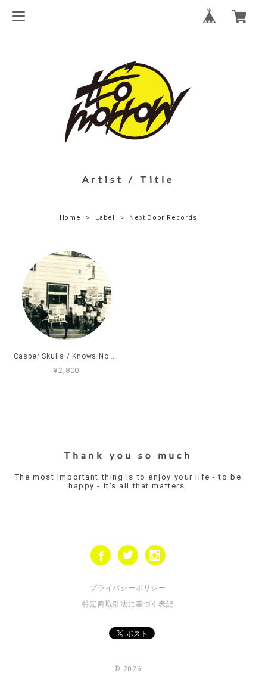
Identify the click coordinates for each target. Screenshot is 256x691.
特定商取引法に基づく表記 (127, 604)
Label (105, 218)
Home (70, 218)
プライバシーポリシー (128, 588)
